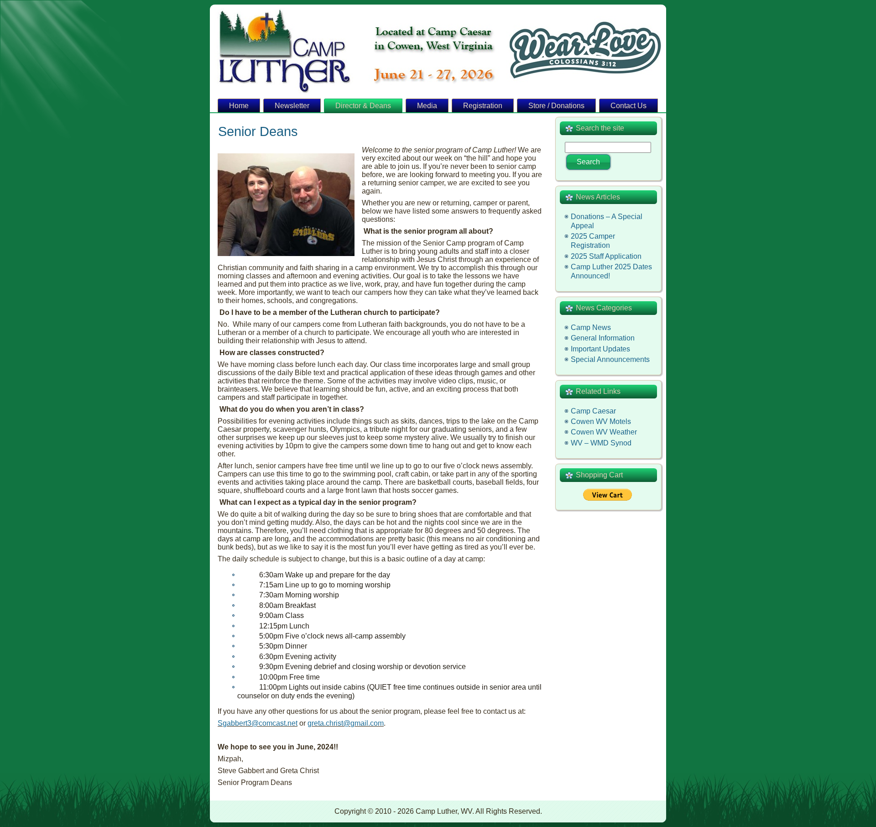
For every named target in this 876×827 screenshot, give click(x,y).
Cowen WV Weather (604, 432)
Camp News (591, 327)
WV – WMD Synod (601, 443)
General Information (603, 338)
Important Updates (600, 349)
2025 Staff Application (606, 256)
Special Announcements (610, 359)
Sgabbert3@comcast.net (257, 723)
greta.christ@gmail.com (346, 723)
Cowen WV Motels (601, 421)
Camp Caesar (593, 411)
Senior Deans (258, 131)
